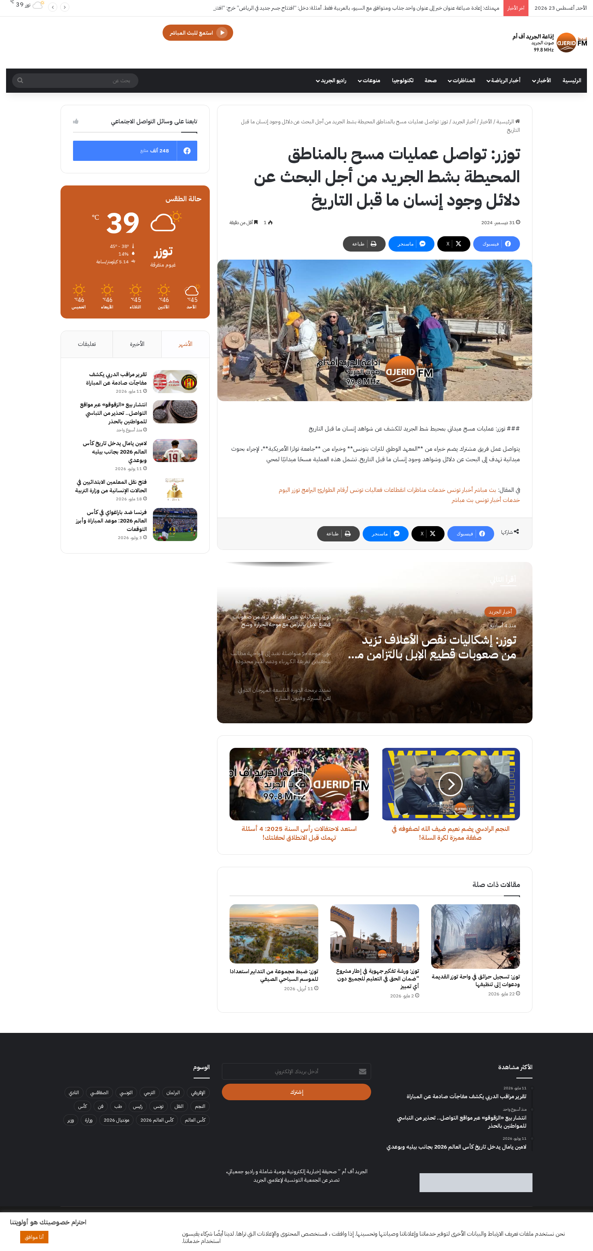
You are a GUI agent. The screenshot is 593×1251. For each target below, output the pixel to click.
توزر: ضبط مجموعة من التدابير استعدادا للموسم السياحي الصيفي (274, 975)
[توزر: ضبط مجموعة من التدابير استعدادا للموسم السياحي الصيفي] (274, 934)
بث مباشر (485, 489)
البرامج (308, 489)
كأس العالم (195, 1120)
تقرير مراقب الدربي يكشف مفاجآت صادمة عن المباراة (116, 378)
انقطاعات (394, 489)
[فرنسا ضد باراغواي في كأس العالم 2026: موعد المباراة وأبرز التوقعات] (175, 524)
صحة (431, 80)
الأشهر (185, 343)
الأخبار (544, 80)
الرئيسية (572, 80)
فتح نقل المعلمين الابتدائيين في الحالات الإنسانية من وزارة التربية (111, 486)
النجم (200, 1106)
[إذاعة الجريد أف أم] (550, 42)
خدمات (436, 489)
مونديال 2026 (116, 1120)
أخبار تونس (460, 489)
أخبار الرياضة (506, 80)
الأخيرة (137, 343)
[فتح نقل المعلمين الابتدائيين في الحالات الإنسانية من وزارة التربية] (175, 489)
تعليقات (87, 343)
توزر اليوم (289, 489)
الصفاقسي (99, 1092)
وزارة (88, 1120)
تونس (158, 1106)
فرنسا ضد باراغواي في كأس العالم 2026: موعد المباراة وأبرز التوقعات (111, 520)
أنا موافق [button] (34, 1237)
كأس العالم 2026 (156, 1120)
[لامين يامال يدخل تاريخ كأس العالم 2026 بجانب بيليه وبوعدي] (175, 450)
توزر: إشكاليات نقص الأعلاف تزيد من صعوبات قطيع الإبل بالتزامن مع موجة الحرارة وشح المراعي (433, 645)
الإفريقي (198, 1092)
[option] (374, 642)
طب (118, 1106)
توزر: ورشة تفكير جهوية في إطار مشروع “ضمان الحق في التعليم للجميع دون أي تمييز (377, 979)
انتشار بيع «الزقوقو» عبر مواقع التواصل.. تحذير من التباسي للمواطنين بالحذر (113, 413)
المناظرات (464, 80)
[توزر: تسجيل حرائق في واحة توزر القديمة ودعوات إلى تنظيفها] (475, 936)
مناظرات (416, 489)
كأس (82, 1106)
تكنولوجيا (402, 80)
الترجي (149, 1092)
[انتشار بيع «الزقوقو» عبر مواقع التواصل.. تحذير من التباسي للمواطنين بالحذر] (175, 412)
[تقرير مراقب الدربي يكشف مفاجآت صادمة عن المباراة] (175, 381)
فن (100, 1106)
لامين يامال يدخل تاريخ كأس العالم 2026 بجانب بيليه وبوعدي (115, 451)
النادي (74, 1092)
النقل (179, 1106)
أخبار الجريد (464, 121)
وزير (71, 1120)
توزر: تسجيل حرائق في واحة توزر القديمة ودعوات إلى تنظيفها (476, 980)
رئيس (137, 1106)
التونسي (126, 1092)
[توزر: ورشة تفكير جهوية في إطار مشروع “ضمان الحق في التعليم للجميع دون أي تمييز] (374, 934)
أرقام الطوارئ (332, 489)
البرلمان (173, 1092)
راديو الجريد (334, 80)
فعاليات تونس (366, 489)
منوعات (371, 80)
